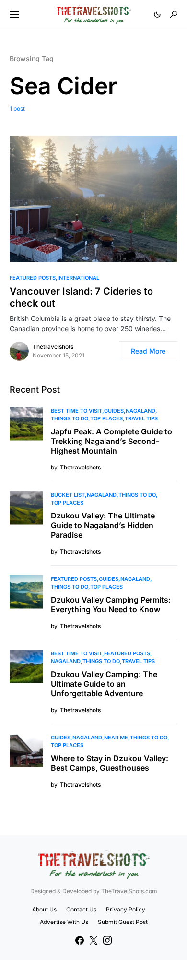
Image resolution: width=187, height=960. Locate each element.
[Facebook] (79, 940)
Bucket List (68, 495)
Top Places (106, 418)
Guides (114, 410)
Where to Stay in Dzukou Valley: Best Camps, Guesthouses (109, 763)
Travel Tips (141, 418)
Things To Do (69, 418)
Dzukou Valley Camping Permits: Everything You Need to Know (111, 604)
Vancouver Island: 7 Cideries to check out (81, 297)
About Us (44, 909)
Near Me (116, 737)
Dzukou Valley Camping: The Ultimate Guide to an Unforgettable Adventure (104, 683)
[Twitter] (93, 940)
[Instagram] (107, 940)
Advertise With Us (64, 921)
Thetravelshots (53, 346)
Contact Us (81, 909)
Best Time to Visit (76, 410)
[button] (14, 14)
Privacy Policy (125, 909)
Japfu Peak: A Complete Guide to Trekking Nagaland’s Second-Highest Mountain (111, 441)
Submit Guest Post (123, 921)
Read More (148, 351)
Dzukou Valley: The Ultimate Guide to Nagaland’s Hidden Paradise (103, 525)
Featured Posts (33, 277)
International (78, 277)
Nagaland (140, 410)
